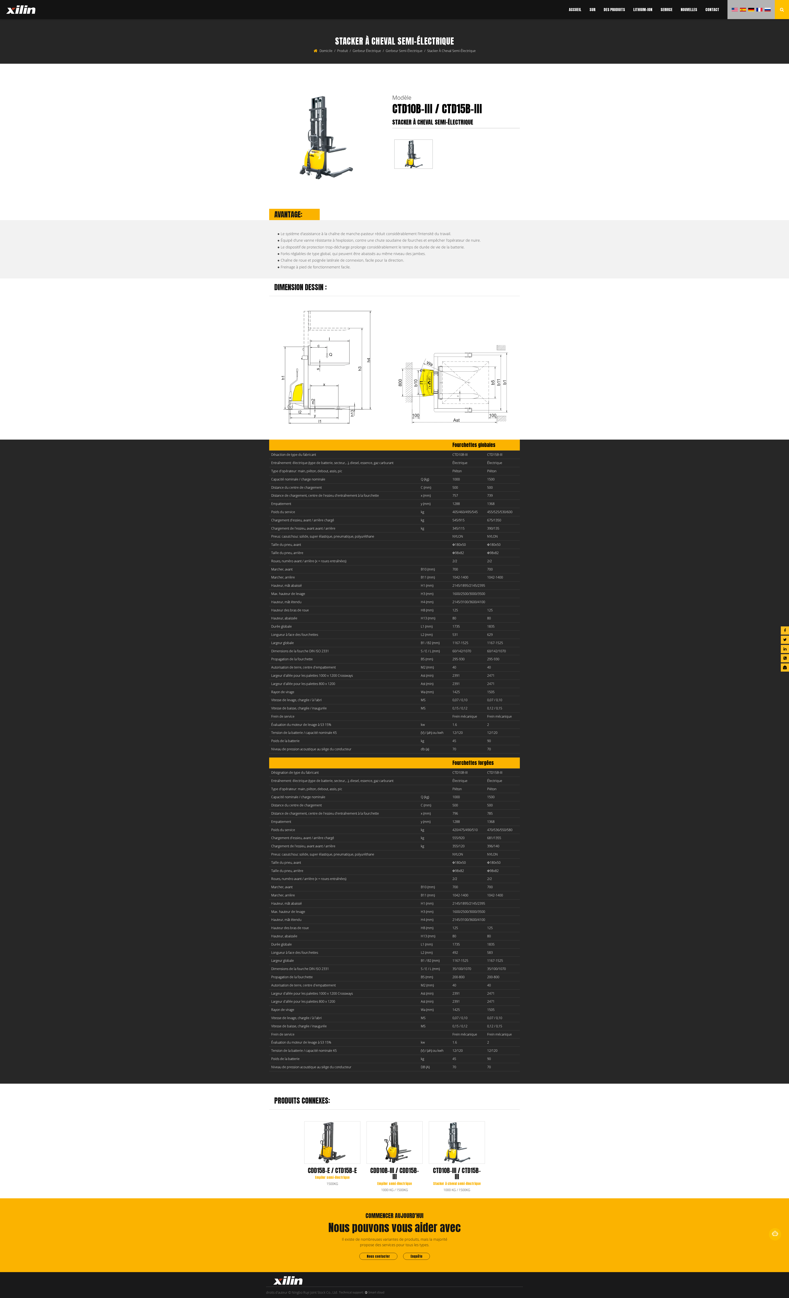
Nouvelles (689, 9)
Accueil (575, 9)
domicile (326, 51)
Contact (712, 9)
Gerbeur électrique (367, 51)
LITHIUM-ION (642, 9)
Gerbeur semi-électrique (404, 51)
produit (342, 51)
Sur (592, 9)
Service (666, 9)
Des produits (614, 9)
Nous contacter (378, 1256)
